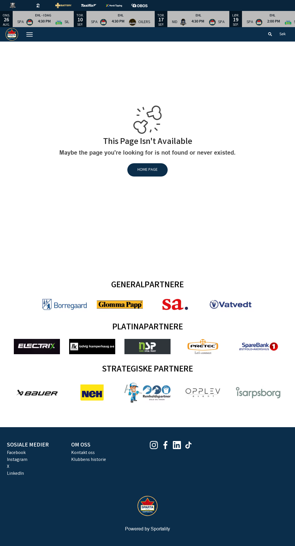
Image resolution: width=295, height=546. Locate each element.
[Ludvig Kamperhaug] (92, 346)
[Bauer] (37, 392)
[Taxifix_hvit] (93, 5)
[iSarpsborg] (258, 392)
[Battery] (68, 5)
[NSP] (147, 346)
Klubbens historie (88, 460)
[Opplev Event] (203, 392)
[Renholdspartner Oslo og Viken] (147, 393)
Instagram (17, 460)
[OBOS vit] (144, 5)
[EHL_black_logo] (17, 5)
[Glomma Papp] (120, 304)
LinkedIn (15, 473)
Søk (282, 34)
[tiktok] (190, 445)
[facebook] (167, 445)
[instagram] (155, 445)
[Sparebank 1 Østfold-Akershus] (258, 346)
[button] (43, 19)
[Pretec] (203, 346)
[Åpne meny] (29, 34)
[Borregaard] (64, 304)
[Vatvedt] (230, 304)
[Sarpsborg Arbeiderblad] (175, 304)
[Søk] (270, 34)
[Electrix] (37, 346)
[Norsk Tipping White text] (118, 5)
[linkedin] (178, 445)
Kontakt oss (83, 453)
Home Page (147, 170)
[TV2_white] (42, 5)
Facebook (16, 453)
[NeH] (92, 392)
